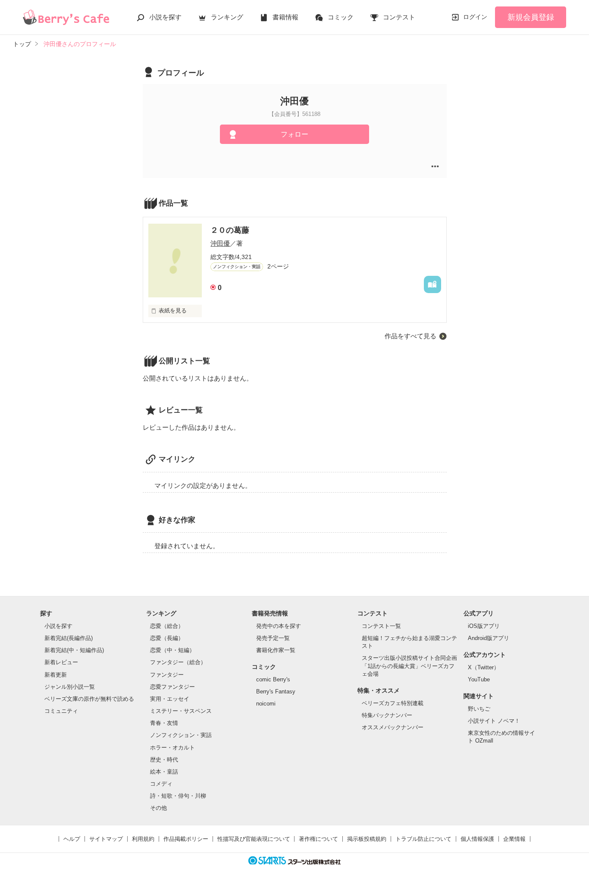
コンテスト (399, 17)
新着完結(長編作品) (68, 638)
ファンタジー (167, 674)
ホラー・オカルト (172, 747)
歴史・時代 (164, 759)
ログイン (475, 16)
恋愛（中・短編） (172, 650)
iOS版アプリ (484, 626)
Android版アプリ (488, 638)
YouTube (479, 679)
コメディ (161, 783)
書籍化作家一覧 (275, 650)
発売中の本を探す (278, 626)
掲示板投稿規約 (366, 839)
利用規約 (143, 839)
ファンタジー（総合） (178, 662)
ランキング (227, 17)
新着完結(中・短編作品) (74, 650)
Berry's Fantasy (275, 691)
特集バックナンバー (387, 715)
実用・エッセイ (169, 699)
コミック (341, 17)
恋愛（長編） (167, 638)
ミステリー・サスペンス (181, 711)
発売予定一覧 (273, 638)
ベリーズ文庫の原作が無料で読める (89, 699)
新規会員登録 (531, 17)
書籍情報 (285, 17)
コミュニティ (61, 711)
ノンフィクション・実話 (181, 735)
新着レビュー (61, 662)
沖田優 (220, 243)
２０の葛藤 (229, 230)
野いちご (479, 709)
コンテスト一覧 (381, 626)
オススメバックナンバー (392, 727)
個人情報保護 (477, 839)
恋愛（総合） (167, 626)
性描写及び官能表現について (253, 839)
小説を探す (165, 17)
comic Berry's (273, 679)
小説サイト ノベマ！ (494, 721)
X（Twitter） (483, 667)
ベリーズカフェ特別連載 (392, 703)
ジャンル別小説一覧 (69, 687)
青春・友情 (164, 723)
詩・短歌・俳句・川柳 (178, 796)
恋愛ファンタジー (172, 687)
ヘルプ (71, 839)
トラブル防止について (423, 839)
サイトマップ (106, 839)
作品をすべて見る (410, 336)
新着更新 (55, 674)
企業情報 (514, 839)
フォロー (294, 134)
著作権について (318, 839)
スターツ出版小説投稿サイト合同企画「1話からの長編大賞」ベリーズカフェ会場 (409, 666)
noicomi (266, 703)
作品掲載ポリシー (185, 839)
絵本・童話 (164, 771)
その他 (158, 808)
